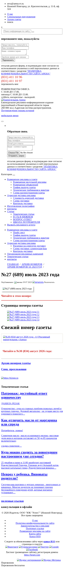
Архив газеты (14, 19)
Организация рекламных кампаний (25, 254)
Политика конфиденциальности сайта (35, 523)
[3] (23, 317)
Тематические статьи (23, 214)
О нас (10, 14)
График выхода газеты (24, 187)
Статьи (10, 211)
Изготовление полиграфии (21, 206)
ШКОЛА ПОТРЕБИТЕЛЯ (26, 222)
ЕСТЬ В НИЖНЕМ (23, 217)
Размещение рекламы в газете (22, 179)
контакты (12, 208)
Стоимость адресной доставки (28, 198)
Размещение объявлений (25, 184)
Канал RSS (35, 536)
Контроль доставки (23, 203)
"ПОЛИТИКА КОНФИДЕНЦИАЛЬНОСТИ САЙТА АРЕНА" (25, 72)
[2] (23, 314)
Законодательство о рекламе (35, 526)
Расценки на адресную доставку (29, 246)
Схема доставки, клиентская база (30, 248)
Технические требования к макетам (31, 190)
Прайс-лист (19, 232)
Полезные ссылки (35, 528)
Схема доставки (21, 200)
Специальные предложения (21, 16)
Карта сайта (35, 534)
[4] (23, 320)
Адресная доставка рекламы (21, 195)
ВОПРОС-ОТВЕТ (22, 219)
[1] (23, 311)
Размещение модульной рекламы (29, 182)
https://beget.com (32, 555)
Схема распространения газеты (29, 192)
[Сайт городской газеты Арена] (13, 100)
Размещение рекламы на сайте (35, 531)
